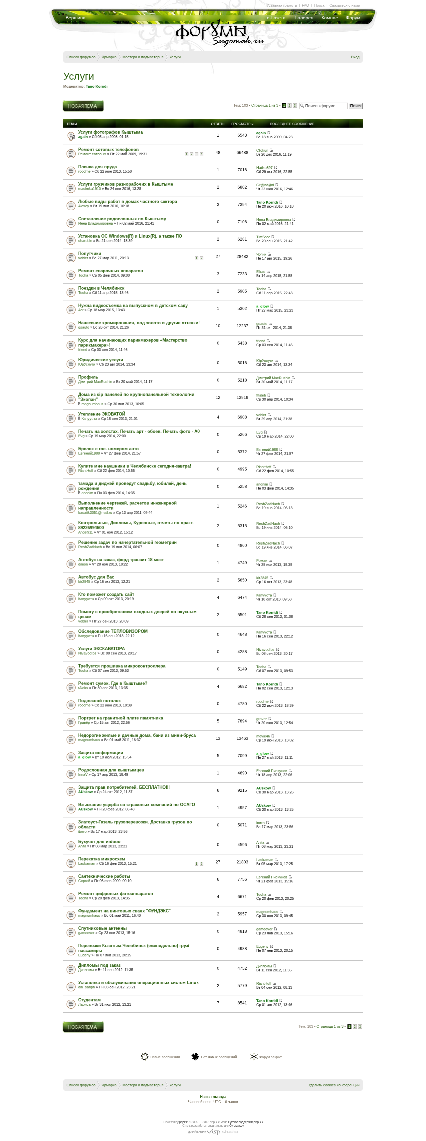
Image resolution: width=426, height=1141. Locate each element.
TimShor (263, 237)
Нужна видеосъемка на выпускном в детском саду (133, 305)
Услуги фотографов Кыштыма (110, 132)
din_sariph (86, 987)
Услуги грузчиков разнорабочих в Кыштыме (125, 184)
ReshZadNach (268, 504)
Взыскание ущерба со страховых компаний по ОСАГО (136, 804)
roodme (84, 171)
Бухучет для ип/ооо (99, 841)
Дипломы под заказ (99, 965)
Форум (353, 17)
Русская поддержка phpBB (245, 1122)
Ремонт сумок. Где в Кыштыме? (112, 683)
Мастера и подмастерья (142, 57)
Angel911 (85, 532)
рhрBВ (183, 1122)
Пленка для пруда (97, 166)
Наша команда (213, 1097)
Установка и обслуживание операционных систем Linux (138, 982)
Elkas (260, 272)
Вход (355, 57)
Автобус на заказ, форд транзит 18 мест (121, 559)
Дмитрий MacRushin (95, 382)
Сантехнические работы (104, 876)
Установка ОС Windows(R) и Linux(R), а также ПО (130, 236)
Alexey (83, 206)
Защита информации (100, 752)
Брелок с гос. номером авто (108, 448)
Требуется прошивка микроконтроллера (121, 665)
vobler (83, 258)
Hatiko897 (264, 168)
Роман (261, 561)
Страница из (264, 105)
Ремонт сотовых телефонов (108, 149)
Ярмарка (109, 57)
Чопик (261, 254)
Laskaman (86, 863)
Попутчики (89, 253)
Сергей (84, 881)
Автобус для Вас (96, 576)
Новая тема (73, 102)
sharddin (85, 241)
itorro (82, 831)
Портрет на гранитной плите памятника (120, 717)
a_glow (262, 306)
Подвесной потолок (99, 700)
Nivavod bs (87, 653)
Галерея (304, 17)
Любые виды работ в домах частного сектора (127, 201)
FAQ (305, 5)
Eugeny (84, 955)
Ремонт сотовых (92, 154)
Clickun (262, 150)
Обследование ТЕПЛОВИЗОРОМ (113, 631)
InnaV (83, 774)
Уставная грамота (282, 5)
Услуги (175, 57)
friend (82, 350)
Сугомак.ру (236, 1125)
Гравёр (84, 722)
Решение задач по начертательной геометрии (127, 542)
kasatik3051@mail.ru (95, 513)
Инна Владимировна (95, 223)
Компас (329, 17)
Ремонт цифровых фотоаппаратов (115, 893)
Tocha (83, 275)
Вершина (76, 17)
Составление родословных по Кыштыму (122, 218)
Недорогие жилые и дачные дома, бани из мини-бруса (137, 735)
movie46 (263, 736)
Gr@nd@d (265, 185)
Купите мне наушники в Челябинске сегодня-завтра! (134, 466)
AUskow (85, 792)
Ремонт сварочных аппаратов (110, 270)
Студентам (89, 999)
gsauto (83, 327)
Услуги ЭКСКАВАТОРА (101, 648)
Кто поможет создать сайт (106, 594)
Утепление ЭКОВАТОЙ (101, 414)
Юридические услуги (100, 359)
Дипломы (86, 970)
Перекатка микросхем (101, 858)
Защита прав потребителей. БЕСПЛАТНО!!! (124, 787)
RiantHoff (85, 471)
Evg (81, 436)
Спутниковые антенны (102, 928)
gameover (86, 933)
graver (261, 719)
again (83, 137)
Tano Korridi (96, 86)
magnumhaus (93, 404)
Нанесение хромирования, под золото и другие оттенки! (139, 322)
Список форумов (81, 57)
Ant (81, 310)
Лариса (84, 1004)
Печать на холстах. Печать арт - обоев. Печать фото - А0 (139, 431)
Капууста (89, 419)
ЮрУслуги (86, 364)
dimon (83, 564)
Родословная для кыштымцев (111, 769)
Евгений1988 (89, 453)
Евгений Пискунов (271, 771)
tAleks (83, 688)
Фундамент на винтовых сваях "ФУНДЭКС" (124, 910)
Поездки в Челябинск (101, 288)
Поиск (319, 5)
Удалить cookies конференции (334, 1085)
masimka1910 (89, 189)
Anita (82, 846)
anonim (87, 493)
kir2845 (84, 581)
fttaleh (261, 395)
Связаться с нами (344, 5)
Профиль (88, 377)
